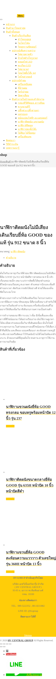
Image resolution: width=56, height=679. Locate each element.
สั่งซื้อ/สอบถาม (34, 674)
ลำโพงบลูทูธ (24, 39)
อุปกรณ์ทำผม (19, 80)
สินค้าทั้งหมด (13, 32)
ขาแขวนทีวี (24, 106)
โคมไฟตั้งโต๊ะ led (27, 73)
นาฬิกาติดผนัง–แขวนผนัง (31, 121)
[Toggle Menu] (1, 19)
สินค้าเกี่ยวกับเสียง (21, 35)
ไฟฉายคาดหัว (25, 54)
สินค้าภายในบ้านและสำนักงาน (28, 99)
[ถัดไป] (4, 646)
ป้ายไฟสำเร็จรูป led (27, 58)
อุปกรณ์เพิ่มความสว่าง (23, 50)
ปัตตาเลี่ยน (23, 95)
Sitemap (28, 635)
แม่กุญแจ (22, 114)
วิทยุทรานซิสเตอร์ (27, 47)
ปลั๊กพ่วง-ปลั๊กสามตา (28, 110)
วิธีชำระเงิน (12, 144)
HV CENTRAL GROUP (20, 640)
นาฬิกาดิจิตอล (25, 125)
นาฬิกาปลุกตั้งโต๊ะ (27, 129)
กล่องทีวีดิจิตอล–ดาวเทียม (31, 103)
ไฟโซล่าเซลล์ (25, 76)
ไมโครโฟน (24, 43)
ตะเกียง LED (24, 65)
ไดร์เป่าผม (23, 91)
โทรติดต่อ (11, 654)
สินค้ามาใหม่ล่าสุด (15, 28)
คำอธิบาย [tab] (11, 257)
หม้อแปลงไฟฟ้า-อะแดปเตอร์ (32, 118)
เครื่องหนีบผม (25, 84)
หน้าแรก (10, 24)
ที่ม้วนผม (22, 88)
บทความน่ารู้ (12, 148)
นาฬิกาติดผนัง (18, 251)
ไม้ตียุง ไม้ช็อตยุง (26, 133)
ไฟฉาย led (23, 69)
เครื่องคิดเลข (24, 136)
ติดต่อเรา (10, 140)
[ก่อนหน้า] (1, 646)
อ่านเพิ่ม (10, 426)
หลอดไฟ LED (25, 62)
